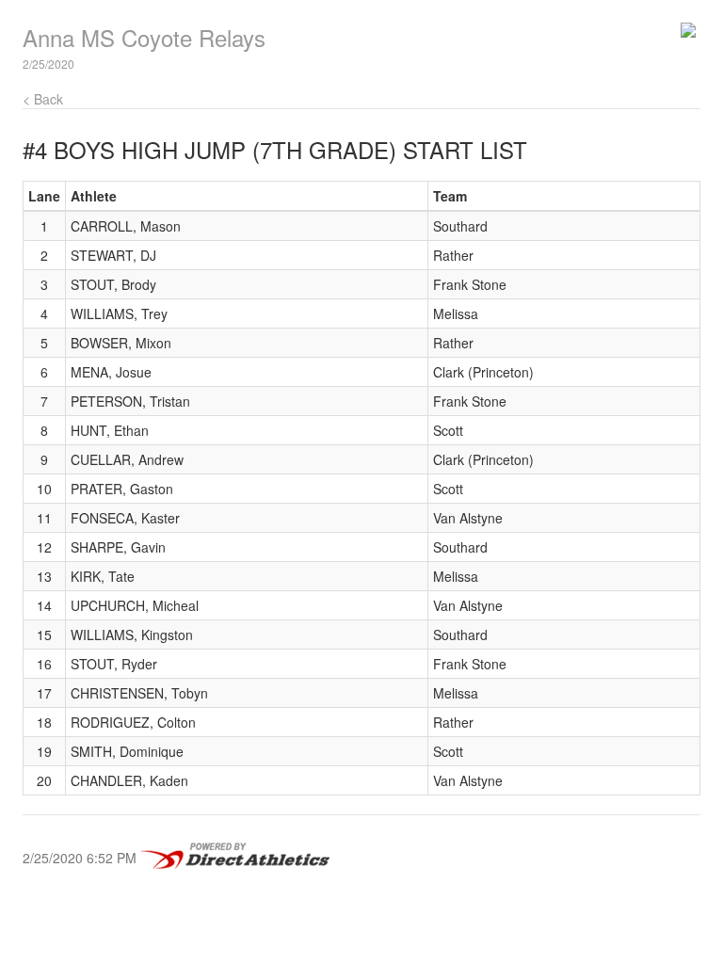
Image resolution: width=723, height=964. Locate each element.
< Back (43, 98)
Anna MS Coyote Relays (144, 37)
